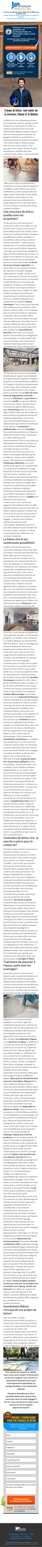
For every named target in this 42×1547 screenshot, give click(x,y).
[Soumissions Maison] (21, 10)
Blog (32, 1534)
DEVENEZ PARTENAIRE (21, 1538)
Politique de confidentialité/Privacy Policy (25, 1544)
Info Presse (16, 1536)
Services (24, 1534)
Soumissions (13, 1534)
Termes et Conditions (24, 1510)
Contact (27, 1536)
